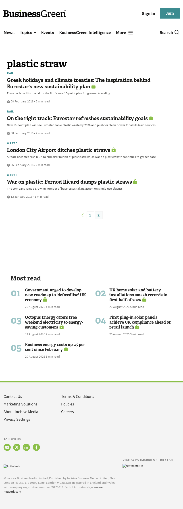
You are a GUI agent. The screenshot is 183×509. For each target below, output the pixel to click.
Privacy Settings (17, 419)
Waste (12, 143)
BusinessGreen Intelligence (85, 32)
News (9, 32)
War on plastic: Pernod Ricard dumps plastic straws (69, 182)
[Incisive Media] (12, 465)
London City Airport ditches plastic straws (58, 150)
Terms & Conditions (77, 396)
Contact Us (13, 396)
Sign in (148, 13)
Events (47, 32)
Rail (10, 73)
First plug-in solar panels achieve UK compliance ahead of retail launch (140, 322)
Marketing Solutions (20, 404)
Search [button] (166, 32)
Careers (67, 411)
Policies (67, 404)
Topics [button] (26, 32)
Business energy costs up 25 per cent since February (55, 347)
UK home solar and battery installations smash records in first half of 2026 (138, 295)
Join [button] (170, 13)
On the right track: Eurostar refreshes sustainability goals (77, 118)
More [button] (121, 32)
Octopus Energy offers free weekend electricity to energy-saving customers (54, 322)
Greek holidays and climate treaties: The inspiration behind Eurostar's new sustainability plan (78, 83)
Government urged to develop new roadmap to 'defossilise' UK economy (55, 295)
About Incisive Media (21, 411)
